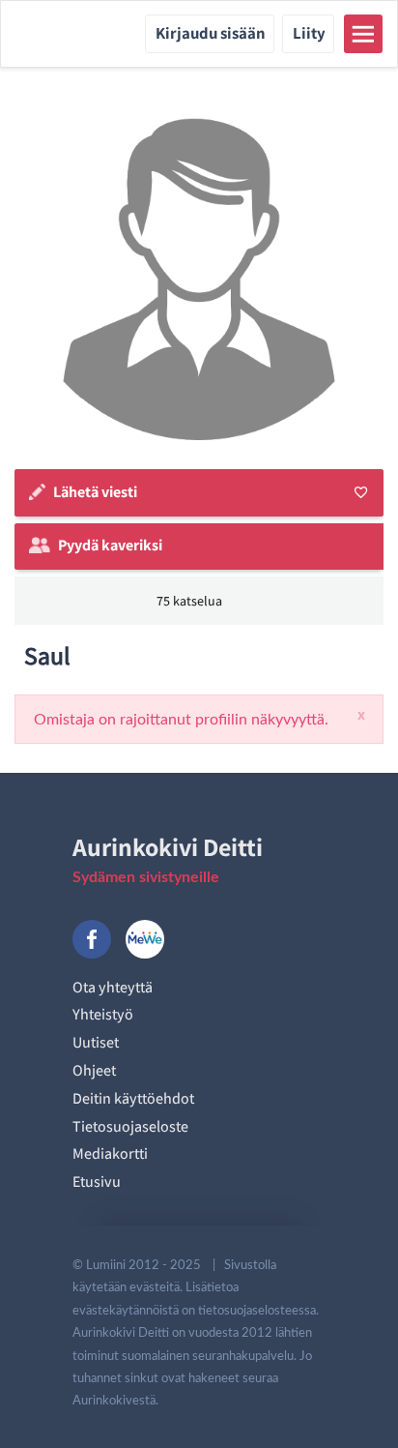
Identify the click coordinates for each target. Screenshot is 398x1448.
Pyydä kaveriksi (110, 545)
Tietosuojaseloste (130, 1126)
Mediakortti (110, 1153)
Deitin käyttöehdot (133, 1098)
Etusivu (96, 1181)
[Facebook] (91, 939)
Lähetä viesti (95, 492)
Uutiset (95, 1042)
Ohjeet (94, 1070)
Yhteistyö (102, 1014)
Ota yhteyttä (112, 987)
